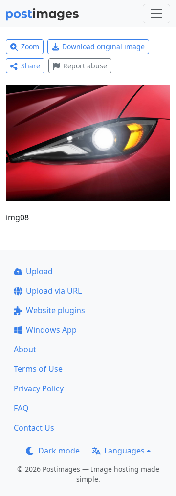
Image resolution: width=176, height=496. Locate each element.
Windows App (51, 329)
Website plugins (55, 310)
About (25, 349)
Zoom (30, 46)
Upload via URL (54, 290)
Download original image (103, 46)
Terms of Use (38, 369)
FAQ (21, 408)
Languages (124, 450)
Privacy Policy (39, 388)
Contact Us (34, 427)
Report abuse (85, 65)
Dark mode (59, 450)
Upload (39, 271)
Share (30, 65)
